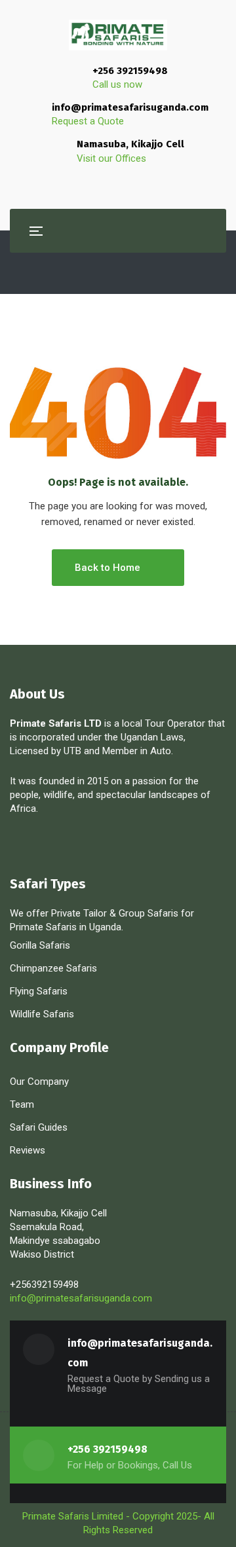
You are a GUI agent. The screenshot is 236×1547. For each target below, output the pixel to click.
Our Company (39, 1081)
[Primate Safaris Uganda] (118, 35)
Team (22, 1104)
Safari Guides (39, 1127)
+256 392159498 (130, 71)
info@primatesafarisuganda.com (130, 107)
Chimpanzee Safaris (53, 968)
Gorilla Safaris (40, 945)
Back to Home (107, 567)
